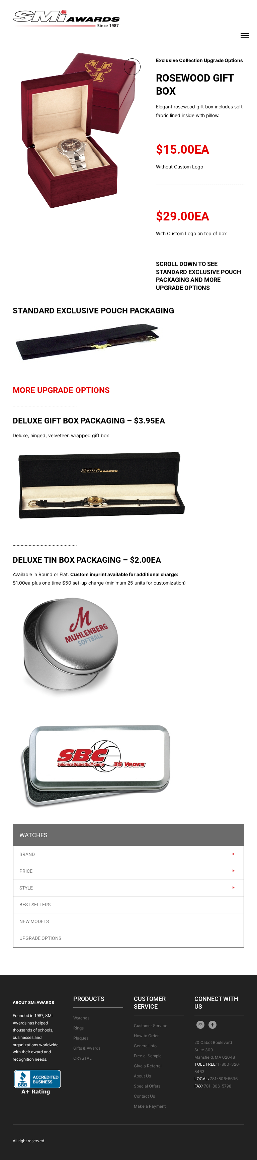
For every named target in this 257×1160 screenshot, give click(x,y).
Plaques (80, 1038)
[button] (132, 66)
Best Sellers (35, 904)
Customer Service (150, 1025)
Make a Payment (150, 1106)
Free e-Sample (148, 1055)
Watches (81, 1017)
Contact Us (144, 1096)
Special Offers (147, 1086)
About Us (142, 1075)
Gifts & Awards (86, 1048)
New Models (34, 921)
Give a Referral (148, 1065)
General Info (145, 1045)
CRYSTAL (82, 1058)
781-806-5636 (224, 1078)
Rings (78, 1027)
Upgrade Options (40, 938)
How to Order (146, 1035)
